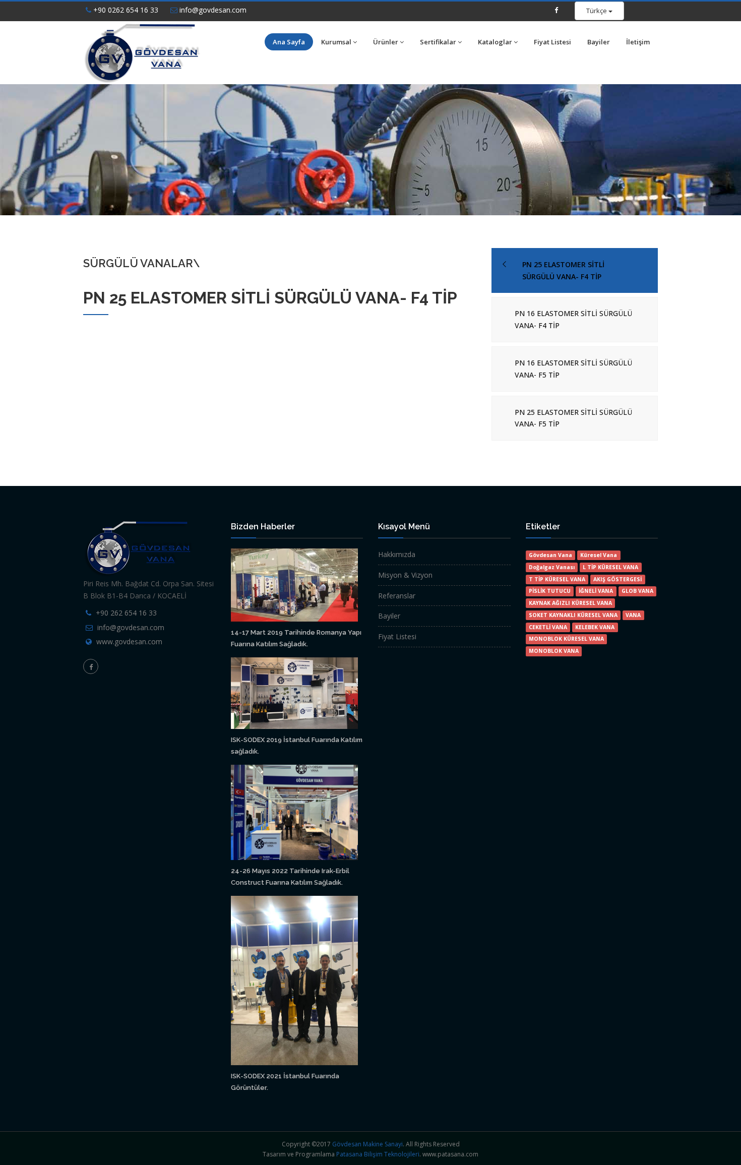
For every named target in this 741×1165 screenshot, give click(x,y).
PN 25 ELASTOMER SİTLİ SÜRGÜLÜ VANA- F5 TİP (573, 418)
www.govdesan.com (129, 641)
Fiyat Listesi (552, 41)
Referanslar (396, 595)
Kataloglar (495, 41)
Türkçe (597, 10)
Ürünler (385, 41)
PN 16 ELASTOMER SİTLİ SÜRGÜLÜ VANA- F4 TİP (573, 319)
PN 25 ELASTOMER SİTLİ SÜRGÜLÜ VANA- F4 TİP (563, 270)
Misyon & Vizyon (405, 575)
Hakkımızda (396, 554)
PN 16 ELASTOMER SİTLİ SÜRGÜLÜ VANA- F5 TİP (573, 369)
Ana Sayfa (289, 41)
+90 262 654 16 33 (126, 613)
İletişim (638, 41)
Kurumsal (336, 41)
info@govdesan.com (211, 10)
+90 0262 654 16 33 (124, 10)
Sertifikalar (438, 41)
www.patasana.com (450, 1154)
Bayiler (598, 41)
